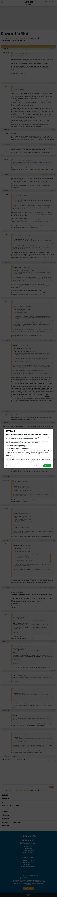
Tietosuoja (8, 465)
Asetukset (38, 465)
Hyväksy (47, 465)
